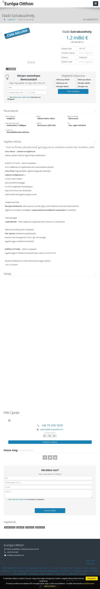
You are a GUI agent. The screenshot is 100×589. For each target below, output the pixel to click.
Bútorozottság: (72, 116)
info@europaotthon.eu (15, 555)
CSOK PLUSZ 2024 (39, 571)
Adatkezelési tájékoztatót (21, 97)
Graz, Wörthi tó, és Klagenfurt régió (62, 568)
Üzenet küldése (50, 510)
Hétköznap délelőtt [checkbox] (63, 80)
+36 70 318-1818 (52, 425)
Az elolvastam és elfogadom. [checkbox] (24, 98)
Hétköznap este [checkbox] (61, 83)
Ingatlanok (11, 19)
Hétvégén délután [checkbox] (62, 86)
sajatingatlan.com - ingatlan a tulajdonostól (41, 574)
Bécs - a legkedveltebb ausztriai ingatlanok (37, 568)
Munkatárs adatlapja (50, 442)
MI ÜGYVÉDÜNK (65, 571)
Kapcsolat (83, 574)
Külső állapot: (10, 116)
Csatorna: (9, 130)
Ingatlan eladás (60, 574)
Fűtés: (38, 116)
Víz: (68, 123)
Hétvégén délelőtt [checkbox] (84, 83)
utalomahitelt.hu (72, 574)
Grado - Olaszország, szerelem (21, 571)
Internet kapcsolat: (12, 123)
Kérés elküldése (73, 91)
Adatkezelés (90, 564)
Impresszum (90, 561)
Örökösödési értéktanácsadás (80, 571)
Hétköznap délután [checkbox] (84, 80)
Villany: (39, 123)
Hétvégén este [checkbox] (83, 86)
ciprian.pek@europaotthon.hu (51, 429)
